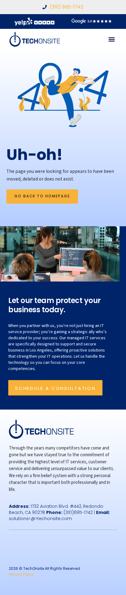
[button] (111, 39)
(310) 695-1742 (66, 7)
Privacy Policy (21, 574)
